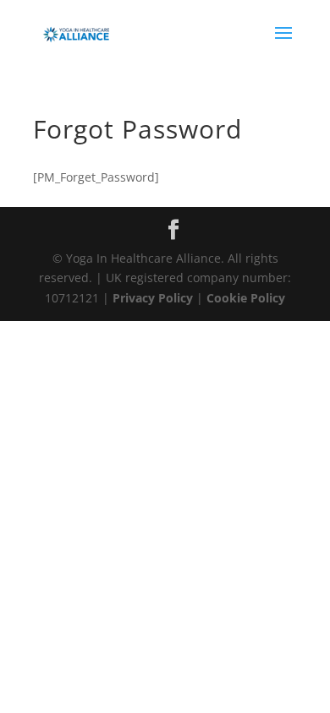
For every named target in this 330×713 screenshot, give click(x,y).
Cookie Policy (245, 298)
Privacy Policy (153, 298)
